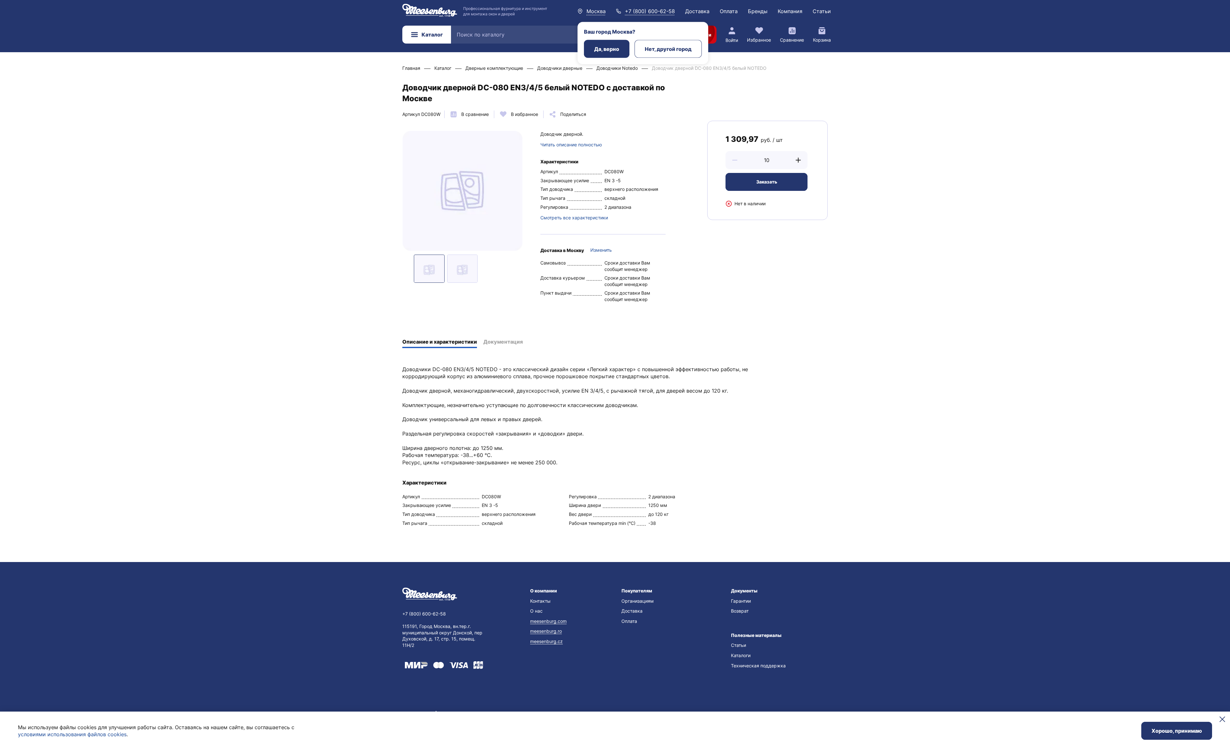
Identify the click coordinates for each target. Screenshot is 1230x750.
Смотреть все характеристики (574, 217)
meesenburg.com (548, 621)
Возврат (740, 611)
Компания (790, 11)
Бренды (757, 11)
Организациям (637, 601)
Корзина (822, 40)
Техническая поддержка (758, 665)
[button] (735, 160)
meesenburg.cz (546, 641)
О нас (536, 611)
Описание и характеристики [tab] (439, 341)
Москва (596, 11)
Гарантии (741, 601)
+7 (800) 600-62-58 (650, 11)
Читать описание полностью (571, 144)
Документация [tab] (503, 341)
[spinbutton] (766, 160)
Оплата (729, 11)
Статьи (822, 11)
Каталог (432, 34)
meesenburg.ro (546, 631)
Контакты (540, 601)
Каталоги (740, 655)
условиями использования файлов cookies (72, 734)
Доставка (697, 11)
